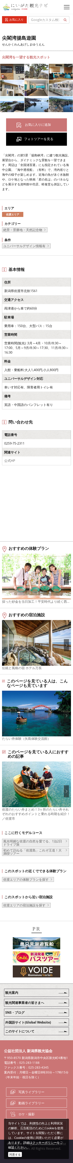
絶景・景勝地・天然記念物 (22, 230)
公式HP (9, 460)
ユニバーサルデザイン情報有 (24, 246)
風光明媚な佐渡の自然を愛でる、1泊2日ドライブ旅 (32, 843)
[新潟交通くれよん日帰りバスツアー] (36, 958)
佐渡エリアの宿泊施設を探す (24, 905)
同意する (15, 1154)
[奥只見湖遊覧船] (36, 944)
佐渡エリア (12, 214)
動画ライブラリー (31, 1103)
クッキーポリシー (44, 1142)
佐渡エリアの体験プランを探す (26, 879)
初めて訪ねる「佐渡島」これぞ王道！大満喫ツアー (32, 852)
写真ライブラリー (31, 1092)
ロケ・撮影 (26, 1114)
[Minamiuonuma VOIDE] (36, 972)
